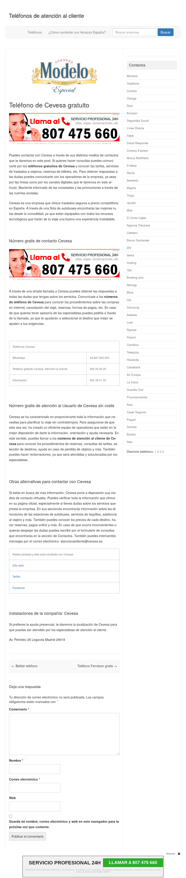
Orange (131, 98)
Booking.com (135, 277)
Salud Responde (137, 143)
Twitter (16, 576)
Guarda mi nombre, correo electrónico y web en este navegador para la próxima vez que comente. (64, 824)
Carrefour (133, 345)
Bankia (131, 434)
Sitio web (18, 565)
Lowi (130, 322)
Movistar (132, 76)
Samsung (133, 307)
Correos (132, 91)
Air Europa (134, 374)
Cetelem (132, 233)
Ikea (129, 442)
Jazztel (131, 203)
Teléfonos (35, 32)
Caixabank (133, 367)
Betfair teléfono (24, 666)
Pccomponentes (137, 397)
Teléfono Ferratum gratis (97, 666)
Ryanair (132, 330)
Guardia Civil (135, 389)
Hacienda (133, 360)
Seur (130, 105)
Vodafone (133, 83)
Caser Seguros (136, 412)
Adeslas (132, 315)
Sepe (130, 135)
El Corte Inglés (136, 218)
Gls (129, 300)
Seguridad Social (138, 120)
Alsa (129, 404)
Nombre (16, 760)
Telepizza (133, 352)
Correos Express (137, 150)
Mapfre (131, 188)
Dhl (129, 248)
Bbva (130, 292)
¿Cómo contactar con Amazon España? (77, 32)
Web (12, 797)
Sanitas (132, 427)
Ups (129, 270)
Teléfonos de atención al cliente (46, 15)
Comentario (19, 709)
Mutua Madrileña (138, 158)
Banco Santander (138, 240)
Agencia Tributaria (138, 225)
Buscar (166, 32)
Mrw (129, 210)
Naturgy (132, 285)
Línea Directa (135, 128)
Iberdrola (132, 180)
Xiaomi (131, 337)
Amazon (132, 113)
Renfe (131, 173)
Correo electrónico (24, 779)
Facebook (18, 588)
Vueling (131, 262)
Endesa (132, 165)
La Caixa (132, 382)
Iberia (130, 255)
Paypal (131, 419)
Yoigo (130, 195)
